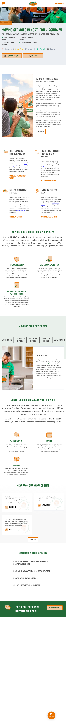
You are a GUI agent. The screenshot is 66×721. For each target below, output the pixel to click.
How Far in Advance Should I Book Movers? (31, 571)
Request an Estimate (48, 180)
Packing (49, 441)
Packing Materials (16, 441)
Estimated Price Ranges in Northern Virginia (16, 292)
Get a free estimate (55, 608)
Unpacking (17, 465)
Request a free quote (13, 56)
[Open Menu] (3, 3)
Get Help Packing (15, 217)
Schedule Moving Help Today (17, 177)
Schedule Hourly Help (49, 217)
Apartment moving (33, 340)
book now (41, 131)
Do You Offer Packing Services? (26, 578)
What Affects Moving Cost (49, 265)
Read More (33, 540)
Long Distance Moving (20, 340)
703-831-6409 (59, 3)
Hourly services (59, 339)
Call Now (34, 56)
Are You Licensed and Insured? (26, 585)
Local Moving (7, 339)
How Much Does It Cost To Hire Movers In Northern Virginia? (30, 563)
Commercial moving (46, 340)
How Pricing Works (17, 265)
